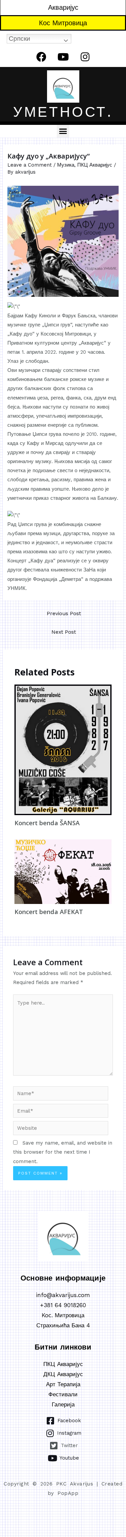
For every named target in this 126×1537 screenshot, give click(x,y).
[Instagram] (85, 57)
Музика (65, 165)
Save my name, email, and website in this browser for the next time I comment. (62, 1152)
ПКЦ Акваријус (94, 165)
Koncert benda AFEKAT (48, 912)
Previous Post (64, 613)
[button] (63, 131)
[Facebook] (41, 57)
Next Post (63, 632)
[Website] (60, 1129)
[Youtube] (63, 57)
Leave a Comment (29, 165)
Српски (19, 38)
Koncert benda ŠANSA (47, 823)
